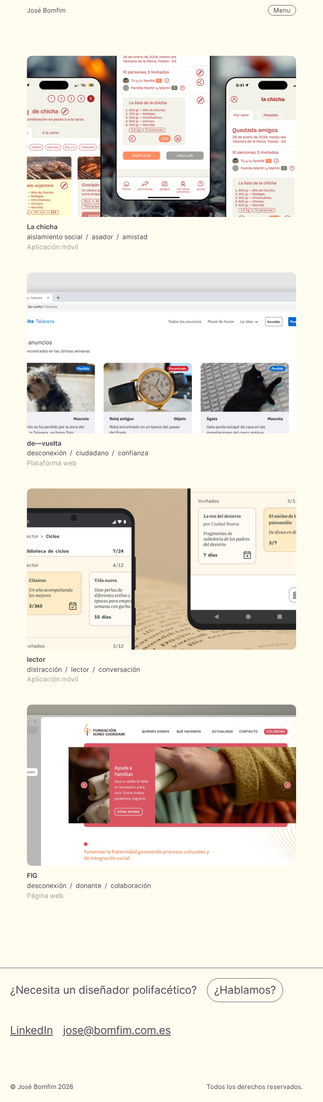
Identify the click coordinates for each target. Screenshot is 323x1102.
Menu (282, 10)
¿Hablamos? (245, 989)
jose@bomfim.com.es (117, 1030)
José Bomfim (46, 10)
